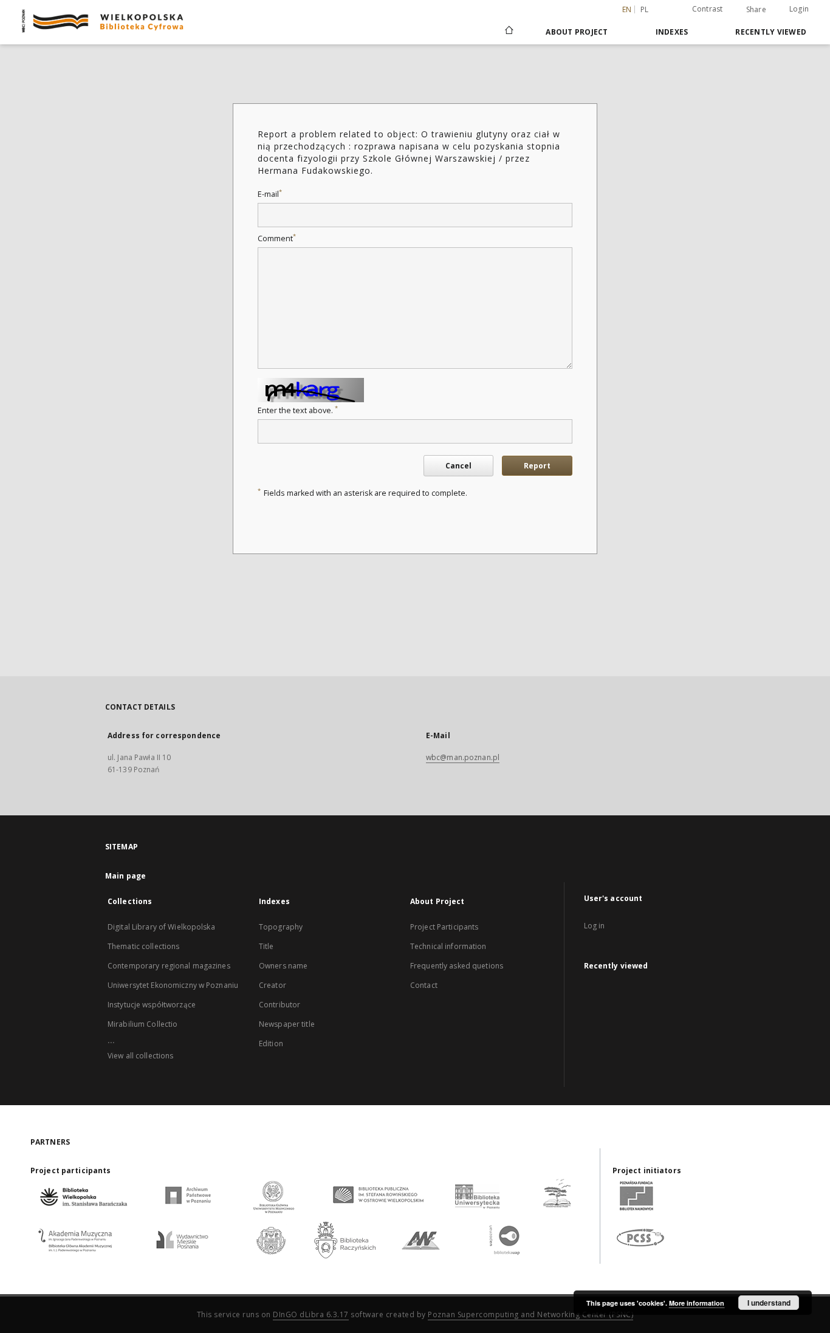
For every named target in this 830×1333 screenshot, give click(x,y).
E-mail (270, 194)
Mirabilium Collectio (142, 1024)
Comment (277, 238)
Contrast (707, 9)
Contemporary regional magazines (169, 966)
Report (537, 466)
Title (266, 946)
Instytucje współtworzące (152, 1004)
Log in (594, 925)
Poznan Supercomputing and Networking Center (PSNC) (530, 1314)
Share (756, 10)
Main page (125, 876)
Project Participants (444, 927)
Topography (281, 927)
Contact (423, 985)
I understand (769, 1302)
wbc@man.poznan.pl (462, 757)
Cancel (458, 466)
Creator (272, 985)
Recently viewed (770, 32)
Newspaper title (287, 1024)
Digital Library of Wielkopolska (161, 927)
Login (799, 9)
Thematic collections (143, 946)
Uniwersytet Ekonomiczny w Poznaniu (173, 985)
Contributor (279, 1004)
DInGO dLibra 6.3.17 (311, 1314)
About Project (577, 32)
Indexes (672, 32)
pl (644, 9)
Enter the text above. (298, 410)
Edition (271, 1043)
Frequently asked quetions (456, 966)
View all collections (140, 1055)
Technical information (448, 946)
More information (696, 1302)
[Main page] (508, 31)
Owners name (283, 966)
